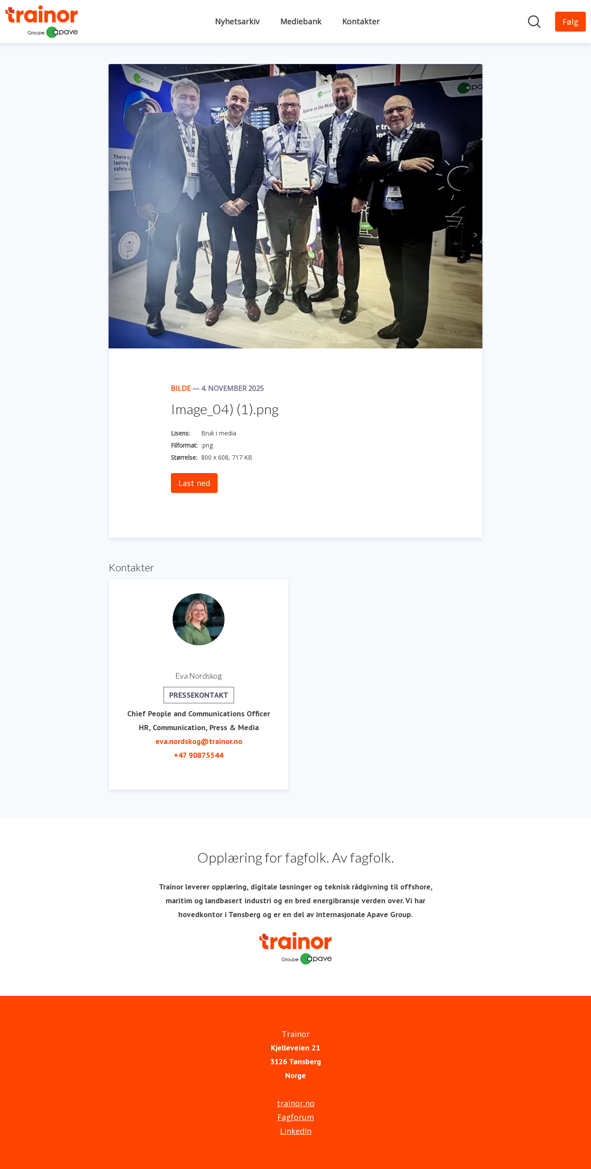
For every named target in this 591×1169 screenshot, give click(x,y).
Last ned (194, 483)
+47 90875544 (198, 755)
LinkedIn (296, 1131)
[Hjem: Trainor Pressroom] (41, 21)
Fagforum (295, 1117)
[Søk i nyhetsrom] (534, 22)
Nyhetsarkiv (237, 21)
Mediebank (300, 21)
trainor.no (296, 1103)
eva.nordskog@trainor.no (198, 741)
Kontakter (361, 21)
